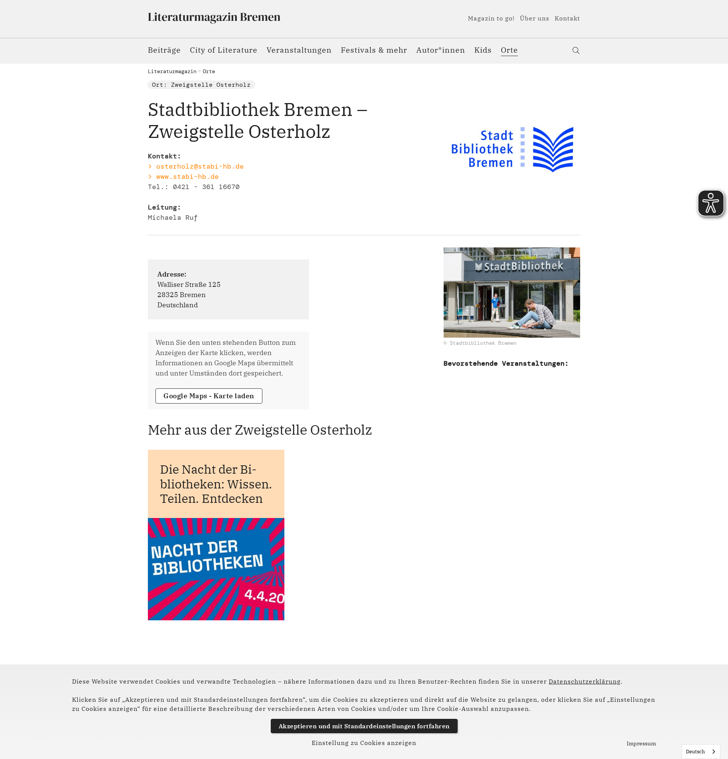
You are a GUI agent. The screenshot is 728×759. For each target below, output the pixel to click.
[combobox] (701, 751)
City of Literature (223, 50)
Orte (509, 50)
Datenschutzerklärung (585, 681)
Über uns (534, 18)
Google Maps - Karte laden (208, 395)
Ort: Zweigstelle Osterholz (201, 85)
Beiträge (164, 50)
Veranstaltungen (299, 50)
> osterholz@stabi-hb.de (196, 166)
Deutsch (695, 751)
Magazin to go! (491, 18)
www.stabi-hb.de (187, 176)
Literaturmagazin (172, 71)
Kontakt (567, 18)
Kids (483, 50)
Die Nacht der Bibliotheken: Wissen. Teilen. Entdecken (216, 483)
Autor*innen (440, 50)
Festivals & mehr (374, 50)
